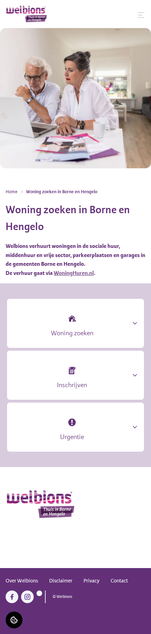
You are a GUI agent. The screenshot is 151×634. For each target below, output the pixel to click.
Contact (119, 581)
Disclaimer (60, 581)
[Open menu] (141, 15)
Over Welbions (22, 581)
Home (12, 191)
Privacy (91, 581)
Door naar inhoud (25, 10)
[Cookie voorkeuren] (14, 620)
